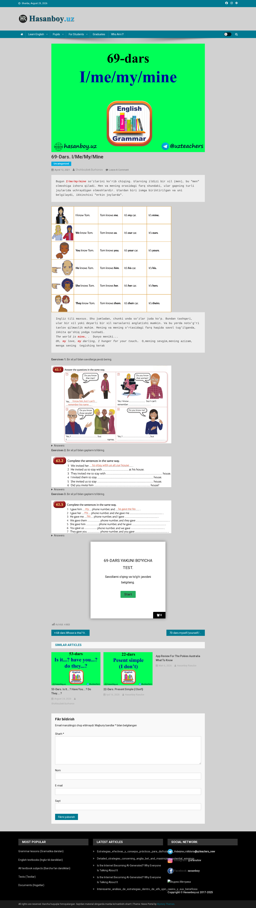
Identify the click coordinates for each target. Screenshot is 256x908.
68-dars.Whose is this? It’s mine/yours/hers (73, 632)
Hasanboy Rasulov (134, 694)
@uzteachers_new (205, 851)
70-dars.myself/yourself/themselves (187, 632)
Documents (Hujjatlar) (31, 885)
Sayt (58, 800)
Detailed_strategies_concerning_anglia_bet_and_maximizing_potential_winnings (145, 858)
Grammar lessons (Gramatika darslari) (41, 851)
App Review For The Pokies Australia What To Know (178, 658)
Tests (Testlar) (27, 876)
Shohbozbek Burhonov (89, 169)
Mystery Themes (165, 904)
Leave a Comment (119, 169)
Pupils (56, 34)
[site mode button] (227, 34)
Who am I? (117, 34)
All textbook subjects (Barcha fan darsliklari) (44, 868)
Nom (58, 770)
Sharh (59, 733)
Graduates (99, 34)
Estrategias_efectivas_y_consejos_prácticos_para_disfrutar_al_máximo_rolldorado (147, 851)
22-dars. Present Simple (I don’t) (123, 689)
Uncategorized (61, 163)
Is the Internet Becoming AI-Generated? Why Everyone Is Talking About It (129, 868)
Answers (59, 445)
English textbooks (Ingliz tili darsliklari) (40, 859)
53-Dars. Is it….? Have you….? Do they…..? (71, 691)
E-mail (59, 785)
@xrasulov (194, 860)
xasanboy (194, 870)
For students (76, 34)
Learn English (36, 34)
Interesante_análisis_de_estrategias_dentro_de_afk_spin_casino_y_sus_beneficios (147, 889)
